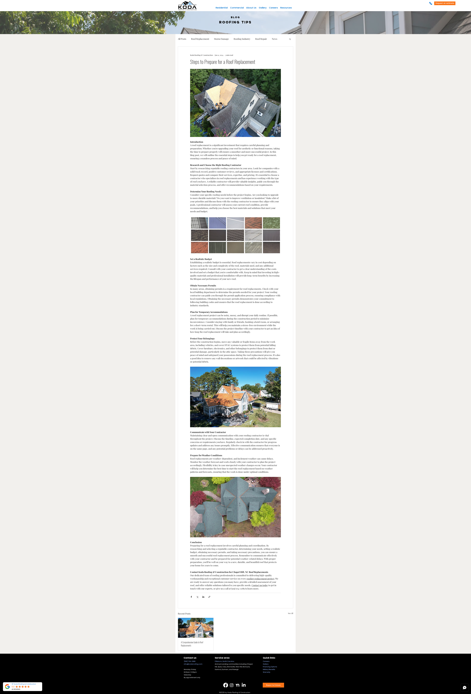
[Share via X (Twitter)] (197, 597)
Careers (266, 661)
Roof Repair (261, 38)
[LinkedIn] (243, 685)
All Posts (182, 38)
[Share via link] (209, 597)
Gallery (265, 664)
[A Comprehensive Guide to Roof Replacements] (195, 628)
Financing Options (270, 667)
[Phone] (431, 3)
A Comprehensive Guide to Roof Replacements (192, 644)
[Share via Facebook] (191, 597)
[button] (221, 8)
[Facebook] (225, 685)
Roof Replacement (200, 38)
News (274, 38)
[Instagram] (231, 685)
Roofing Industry (242, 38)
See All (290, 613)
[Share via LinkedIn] (203, 597)
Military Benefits (269, 669)
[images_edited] (237, 685)
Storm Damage (221, 38)
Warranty (266, 672)
